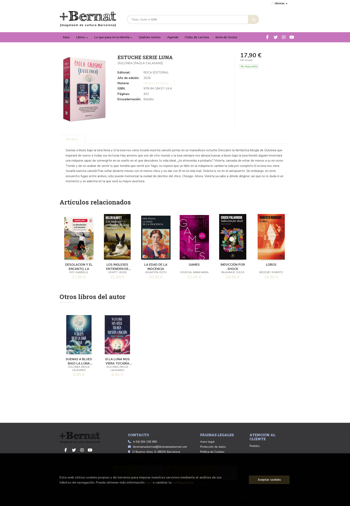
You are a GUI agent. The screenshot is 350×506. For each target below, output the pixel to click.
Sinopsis (72, 139)
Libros (81, 37)
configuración (182, 482)
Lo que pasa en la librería (112, 37)
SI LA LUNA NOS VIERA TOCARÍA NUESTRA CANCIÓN (117, 361)
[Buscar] (253, 19)
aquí (148, 482)
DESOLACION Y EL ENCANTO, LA (79, 266)
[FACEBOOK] (267, 37)
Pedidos (255, 446)
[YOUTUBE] (291, 37)
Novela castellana (155, 83)
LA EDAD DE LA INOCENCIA (155, 266)
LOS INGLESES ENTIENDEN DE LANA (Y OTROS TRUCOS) (117, 266)
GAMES (194, 265)
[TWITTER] (275, 37)
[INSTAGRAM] (283, 37)
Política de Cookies (212, 452)
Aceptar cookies (269, 480)
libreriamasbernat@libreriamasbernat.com (160, 447)
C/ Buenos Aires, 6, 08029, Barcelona (156, 452)
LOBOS (271, 265)
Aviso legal (207, 442)
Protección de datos (213, 447)
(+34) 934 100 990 (145, 442)
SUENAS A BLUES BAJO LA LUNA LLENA (79, 361)
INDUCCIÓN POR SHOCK (233, 266)
